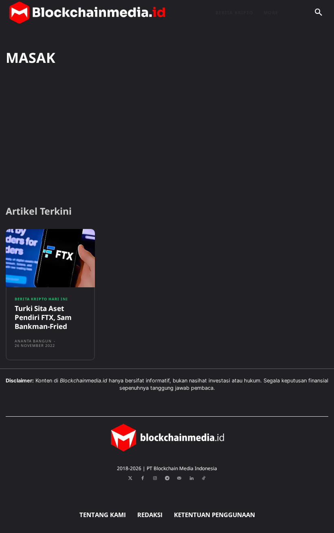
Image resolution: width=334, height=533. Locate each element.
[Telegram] (167, 478)
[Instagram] (154, 478)
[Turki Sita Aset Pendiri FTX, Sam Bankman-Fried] (50, 258)
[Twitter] (130, 478)
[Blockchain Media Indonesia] (87, 12)
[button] (318, 12)
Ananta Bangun (33, 341)
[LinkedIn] (191, 478)
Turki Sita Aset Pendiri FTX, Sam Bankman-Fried (43, 317)
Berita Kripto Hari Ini (41, 299)
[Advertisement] (167, 136)
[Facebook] (142, 478)
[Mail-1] (179, 478)
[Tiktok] (203, 478)
